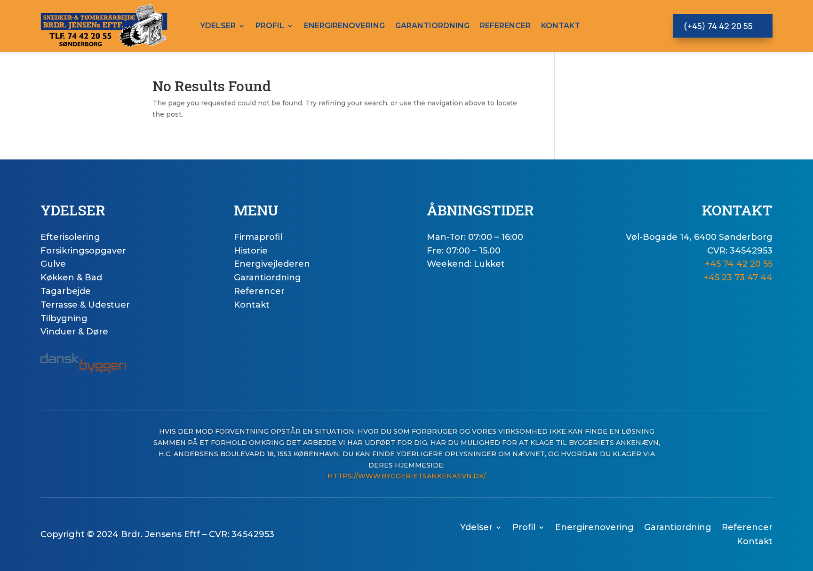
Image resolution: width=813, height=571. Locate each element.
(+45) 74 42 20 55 (718, 26)
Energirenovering (344, 25)
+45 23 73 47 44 (738, 277)
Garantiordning (432, 25)
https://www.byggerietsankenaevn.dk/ (406, 476)
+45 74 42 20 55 (739, 264)
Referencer (505, 25)
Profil (269, 25)
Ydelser (218, 25)
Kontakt (560, 25)
